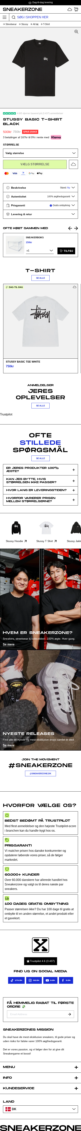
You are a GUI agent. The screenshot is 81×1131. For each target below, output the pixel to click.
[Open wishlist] (69, 9)
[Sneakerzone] (40, 945)
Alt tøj (35, 24)
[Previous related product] (70, 228)
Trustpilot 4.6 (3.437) (42, 960)
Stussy (24, 24)
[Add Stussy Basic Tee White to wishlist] (74, 287)
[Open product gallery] (40, 67)
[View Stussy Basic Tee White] (40, 321)
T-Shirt (46, 24)
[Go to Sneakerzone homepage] (21, 9)
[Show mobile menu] (4, 17)
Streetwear (11, 24)
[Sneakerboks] (15, 245)
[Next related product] (76, 228)
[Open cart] (76, 9)
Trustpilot (6, 414)
